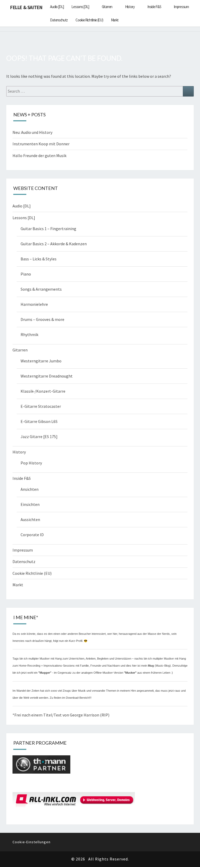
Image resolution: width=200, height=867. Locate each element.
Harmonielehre (34, 304)
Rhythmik (29, 334)
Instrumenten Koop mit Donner (41, 143)
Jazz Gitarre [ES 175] (39, 436)
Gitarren (107, 6)
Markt (115, 19)
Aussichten (30, 519)
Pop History (31, 462)
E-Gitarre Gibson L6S (39, 421)
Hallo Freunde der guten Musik (39, 155)
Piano (26, 274)
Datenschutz (59, 19)
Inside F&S (154, 6)
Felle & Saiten (26, 7)
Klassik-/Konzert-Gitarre (43, 391)
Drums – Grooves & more (42, 319)
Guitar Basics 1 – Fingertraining (48, 228)
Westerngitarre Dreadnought (47, 376)
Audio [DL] (57, 6)
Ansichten (30, 489)
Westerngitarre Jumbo (41, 360)
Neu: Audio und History (32, 132)
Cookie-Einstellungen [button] (31, 842)
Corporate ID (32, 534)
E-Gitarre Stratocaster (41, 406)
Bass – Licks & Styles (39, 258)
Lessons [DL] (80, 6)
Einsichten (30, 504)
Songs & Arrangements (41, 289)
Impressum (181, 6)
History (130, 6)
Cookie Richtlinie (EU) (89, 19)
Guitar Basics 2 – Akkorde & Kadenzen (54, 243)
